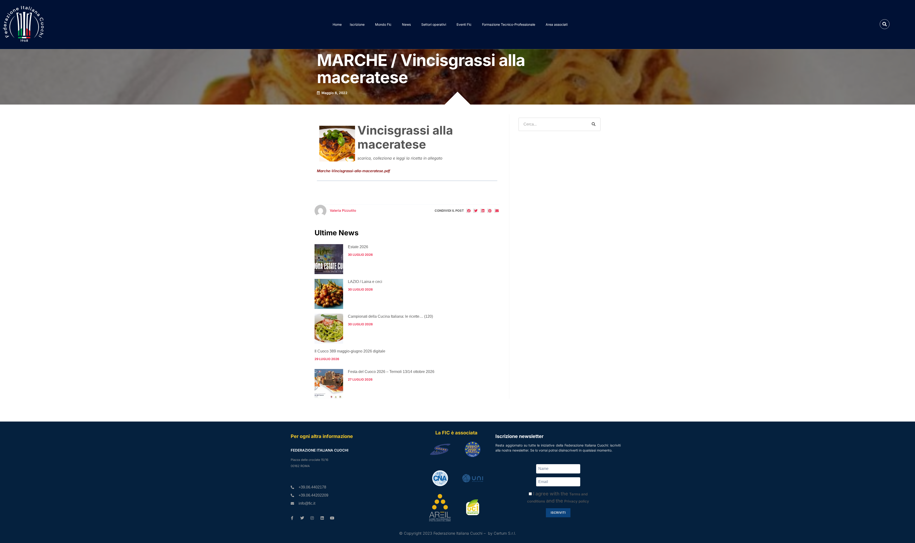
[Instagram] (312, 518)
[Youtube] (332, 518)
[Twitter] (302, 518)
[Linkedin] (322, 518)
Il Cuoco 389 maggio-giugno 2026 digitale (350, 351)
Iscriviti (558, 512)
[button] (885, 24)
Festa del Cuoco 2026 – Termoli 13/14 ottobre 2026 (391, 372)
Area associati (557, 24)
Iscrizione (357, 24)
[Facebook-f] (292, 518)
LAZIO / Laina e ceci (365, 282)
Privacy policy (576, 501)
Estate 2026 (358, 247)
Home (337, 24)
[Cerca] (593, 124)
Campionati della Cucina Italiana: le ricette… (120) (390, 316)
